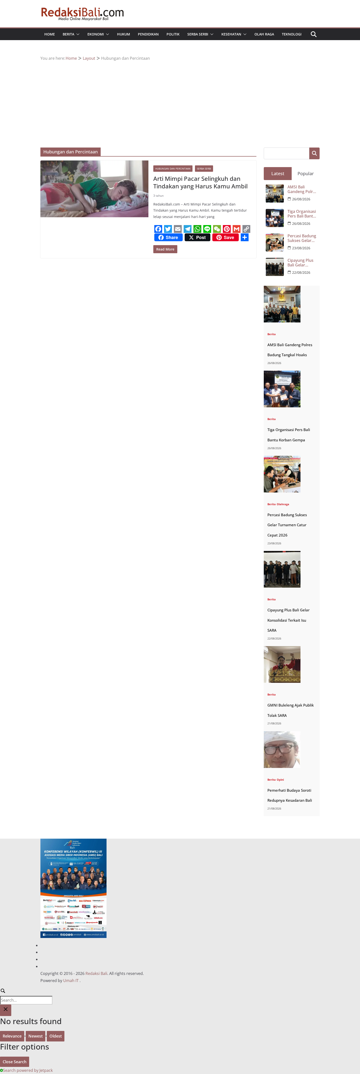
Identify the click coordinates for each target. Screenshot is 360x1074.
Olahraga (283, 504)
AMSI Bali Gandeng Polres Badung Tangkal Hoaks (302, 189)
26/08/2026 (301, 199)
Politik (173, 34)
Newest (35, 1036)
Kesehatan (231, 34)
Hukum (123, 34)
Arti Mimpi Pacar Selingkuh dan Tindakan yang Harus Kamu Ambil (200, 182)
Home (49, 34)
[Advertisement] (180, 98)
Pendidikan (148, 34)
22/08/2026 (301, 272)
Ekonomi (95, 34)
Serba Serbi (197, 34)
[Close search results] (5, 1010)
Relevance (12, 1036)
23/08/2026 (301, 248)
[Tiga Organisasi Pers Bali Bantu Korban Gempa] (282, 373)
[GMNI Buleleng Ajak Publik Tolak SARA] (282, 649)
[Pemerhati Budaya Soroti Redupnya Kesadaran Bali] (282, 734)
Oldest (55, 1036)
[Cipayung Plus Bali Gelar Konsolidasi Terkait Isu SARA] (282, 554)
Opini (280, 779)
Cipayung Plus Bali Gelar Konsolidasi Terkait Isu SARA (303, 262)
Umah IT (71, 980)
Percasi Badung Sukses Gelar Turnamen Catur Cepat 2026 (302, 238)
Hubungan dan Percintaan (173, 168)
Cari (314, 153)
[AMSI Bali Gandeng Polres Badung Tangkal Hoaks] (282, 288)
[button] (77, 34)
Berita (68, 34)
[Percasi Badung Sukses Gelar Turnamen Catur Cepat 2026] (282, 459)
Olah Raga (264, 34)
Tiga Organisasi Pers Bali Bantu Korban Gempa (302, 213)
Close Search (14, 1061)
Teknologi (291, 34)
